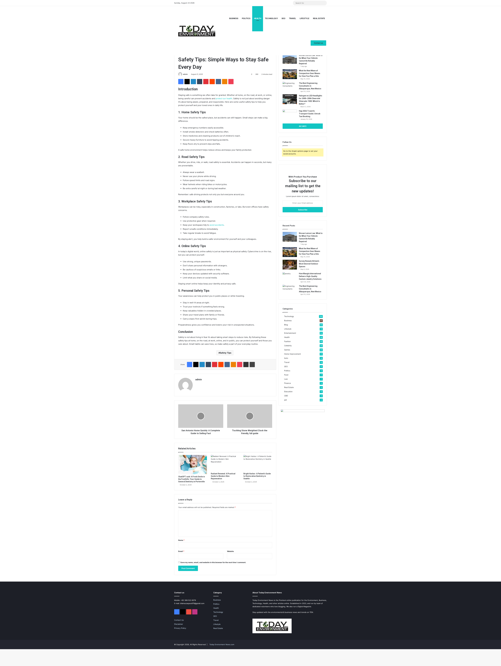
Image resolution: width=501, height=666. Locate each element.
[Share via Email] (246, 364)
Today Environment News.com (221, 644)
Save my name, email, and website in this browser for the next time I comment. (213, 562)
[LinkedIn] (193, 81)
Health (257, 18)
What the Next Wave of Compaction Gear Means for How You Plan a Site (309, 73)
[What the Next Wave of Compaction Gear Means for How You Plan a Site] (290, 74)
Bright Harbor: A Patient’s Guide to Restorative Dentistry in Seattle (257, 476)
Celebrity (288, 346)
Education (288, 391)
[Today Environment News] (196, 30)
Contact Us (179, 620)
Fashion (287, 341)
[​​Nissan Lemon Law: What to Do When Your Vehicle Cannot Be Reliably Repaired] (290, 59)
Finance (287, 383)
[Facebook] (180, 81)
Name (181, 540)
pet (285, 400)
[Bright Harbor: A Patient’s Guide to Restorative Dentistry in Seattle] (257, 463)
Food (286, 375)
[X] (187, 81)
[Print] (252, 364)
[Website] (196, 384)
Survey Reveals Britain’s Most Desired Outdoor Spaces (309, 264)
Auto (286, 358)
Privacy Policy (180, 628)
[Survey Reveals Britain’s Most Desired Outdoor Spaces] (290, 265)
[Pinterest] (205, 81)
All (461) (302, 126)
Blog (286, 325)
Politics (246, 18)
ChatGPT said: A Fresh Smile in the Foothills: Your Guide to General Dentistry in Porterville (191, 479)
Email (181, 551)
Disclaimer (178, 624)
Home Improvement (292, 354)
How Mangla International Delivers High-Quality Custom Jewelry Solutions (310, 276)
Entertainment (290, 333)
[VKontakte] (218, 81)
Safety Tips (225, 352)
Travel (292, 18)
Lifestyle (304, 18)
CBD (286, 396)
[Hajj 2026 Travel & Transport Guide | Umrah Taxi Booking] (290, 114)
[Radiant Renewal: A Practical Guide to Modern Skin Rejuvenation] (225, 463)
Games (287, 350)
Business (233, 18)
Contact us (318, 43)
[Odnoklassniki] (224, 81)
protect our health (224, 98)
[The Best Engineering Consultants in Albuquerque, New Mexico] (290, 87)
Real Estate (319, 18)
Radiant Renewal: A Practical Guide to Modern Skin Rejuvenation (223, 476)
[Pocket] (231, 81)
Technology (271, 18)
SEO (283, 18)
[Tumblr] (199, 81)
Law (286, 379)
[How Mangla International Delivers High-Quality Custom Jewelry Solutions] (290, 277)
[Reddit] (212, 81)
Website (230, 551)
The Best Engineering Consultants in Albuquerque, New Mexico (310, 86)
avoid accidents (217, 225)
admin (185, 74)
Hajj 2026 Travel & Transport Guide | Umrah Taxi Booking (309, 113)
